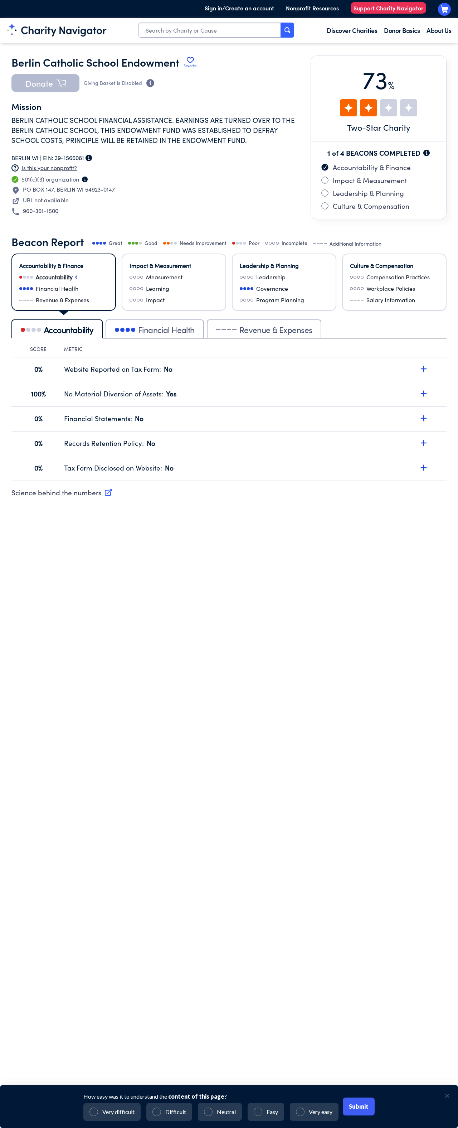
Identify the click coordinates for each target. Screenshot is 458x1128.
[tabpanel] (229, 413)
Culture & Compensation (371, 206)
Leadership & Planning (368, 193)
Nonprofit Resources (312, 8)
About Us (439, 30)
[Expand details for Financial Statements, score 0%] (423, 418)
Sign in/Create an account (239, 8)
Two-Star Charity (378, 127)
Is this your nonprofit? (49, 168)
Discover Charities (352, 30)
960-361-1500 (40, 210)
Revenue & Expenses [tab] (275, 329)
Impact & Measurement (370, 180)
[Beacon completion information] (426, 153)
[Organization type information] (85, 179)
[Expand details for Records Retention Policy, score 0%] (423, 443)
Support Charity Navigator (388, 8)
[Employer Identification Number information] (89, 158)
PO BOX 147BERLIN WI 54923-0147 (69, 189)
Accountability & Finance (372, 167)
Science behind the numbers (56, 492)
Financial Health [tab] (166, 329)
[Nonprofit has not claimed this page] (15, 168)
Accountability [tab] (68, 329)
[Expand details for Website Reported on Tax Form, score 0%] (423, 369)
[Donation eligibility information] (150, 83)
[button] (45, 83)
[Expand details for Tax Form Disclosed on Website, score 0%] (423, 467)
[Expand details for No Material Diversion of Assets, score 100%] (423, 393)
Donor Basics (402, 30)
